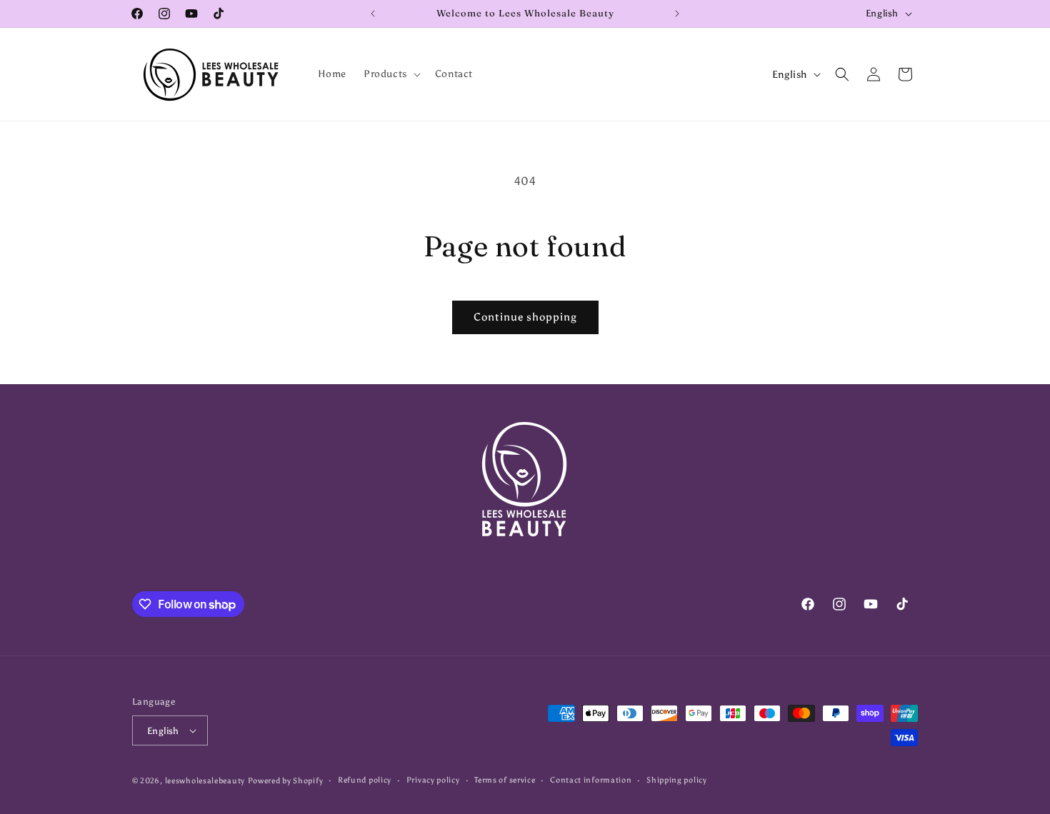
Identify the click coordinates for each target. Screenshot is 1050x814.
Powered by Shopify (286, 780)
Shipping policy (676, 780)
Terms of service (504, 780)
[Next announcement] (677, 13)
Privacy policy (433, 780)
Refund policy (364, 780)
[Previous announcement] (373, 13)
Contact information (590, 780)
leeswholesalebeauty (205, 780)
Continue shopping (525, 317)
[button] (390, 74)
